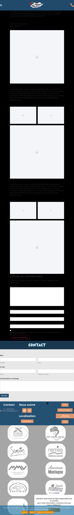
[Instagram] (29, 410)
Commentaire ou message (9, 378)
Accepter (24, 512)
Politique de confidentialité (45, 512)
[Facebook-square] (24, 410)
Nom (12, 309)
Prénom (2, 362)
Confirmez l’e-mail (43, 374)
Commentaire (15, 286)
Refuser (32, 512)
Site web (13, 323)
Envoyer (4, 395)
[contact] (72, 5)
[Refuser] (71, 510)
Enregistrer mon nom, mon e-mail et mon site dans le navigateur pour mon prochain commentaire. (35, 333)
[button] (1, 5)
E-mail (12, 316)
